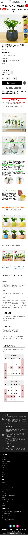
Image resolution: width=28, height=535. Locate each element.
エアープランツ (5, 464)
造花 (3, 472)
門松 (3, 476)
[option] (14, 28)
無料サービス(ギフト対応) (7, 487)
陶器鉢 (3, 468)
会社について (4, 497)
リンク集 (4, 493)
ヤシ (4, 63)
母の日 (3, 474)
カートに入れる (12, 83)
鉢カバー (4, 466)
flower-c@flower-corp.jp (9, 516)
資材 (3, 470)
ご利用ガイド (4, 483)
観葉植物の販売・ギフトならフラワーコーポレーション (14, 530)
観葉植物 (5, 60)
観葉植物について (5, 491)
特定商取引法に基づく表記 (7, 499)
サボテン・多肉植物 (6, 462)
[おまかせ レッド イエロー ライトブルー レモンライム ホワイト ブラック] (7, 72)
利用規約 (4, 503)
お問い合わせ (4, 505)
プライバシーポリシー (6, 501)
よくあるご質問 (5, 485)
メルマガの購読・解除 (6, 489)
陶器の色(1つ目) (5, 70)
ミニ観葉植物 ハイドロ (14, 60)
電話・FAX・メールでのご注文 (8, 495)
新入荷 (3, 457)
